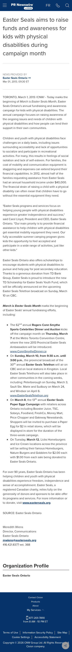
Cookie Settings (21, 637)
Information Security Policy (38, 633)
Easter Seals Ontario (16, 575)
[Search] (67, 5)
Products (35, 601)
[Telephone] (58, 5)
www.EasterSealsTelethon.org (29, 395)
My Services (34, 610)
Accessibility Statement (48, 637)
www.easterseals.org (36, 503)
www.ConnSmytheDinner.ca (28, 351)
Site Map (62, 633)
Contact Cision (35, 597)
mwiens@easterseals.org (19, 540)
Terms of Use (10, 633)
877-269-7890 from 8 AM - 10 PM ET (35, 620)
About (35, 605)
